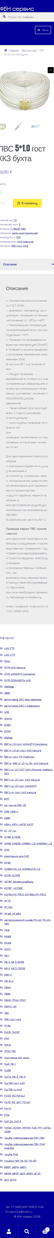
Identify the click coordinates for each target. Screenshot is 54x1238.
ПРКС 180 (10, 1051)
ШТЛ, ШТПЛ (10, 1179)
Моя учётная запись (9, 1231)
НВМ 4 (8, 974)
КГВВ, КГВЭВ (12, 837)
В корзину (30, 203)
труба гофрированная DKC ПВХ (24, 1137)
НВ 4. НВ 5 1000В (14, 968)
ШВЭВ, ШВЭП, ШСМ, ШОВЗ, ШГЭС (22, 1173)
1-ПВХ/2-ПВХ (18, 228)
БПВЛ (7, 724)
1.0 (15, 220)
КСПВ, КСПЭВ (12, 875)
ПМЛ (6, 1038)
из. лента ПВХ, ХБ (15, 805)
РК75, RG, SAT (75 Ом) (17, 1102)
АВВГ (7, 692)
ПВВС (7, 993)
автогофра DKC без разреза (22, 699)
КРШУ (7, 862)
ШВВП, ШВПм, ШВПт (15, 1167)
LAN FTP (9, 648)
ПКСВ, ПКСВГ (12, 1032)
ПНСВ (7, 1044)
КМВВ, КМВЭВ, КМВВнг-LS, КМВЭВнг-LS (28, 843)
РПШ (6, 1114)
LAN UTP (9, 654)
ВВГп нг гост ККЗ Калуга (20, 792)
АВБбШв (9, 686)
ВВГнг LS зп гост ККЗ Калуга (22, 750)
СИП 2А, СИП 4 (12, 1121)
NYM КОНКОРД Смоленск (19, 673)
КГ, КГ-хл (10, 830)
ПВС (6, 1012)
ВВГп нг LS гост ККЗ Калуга (22, 779)
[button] (51, 70)
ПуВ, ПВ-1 (10, 1063)
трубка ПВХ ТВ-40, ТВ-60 (20, 1160)
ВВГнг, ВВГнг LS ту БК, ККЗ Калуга (26, 763)
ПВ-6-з (8, 981)
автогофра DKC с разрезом (22, 705)
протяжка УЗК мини (16, 1057)
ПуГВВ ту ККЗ (13, 1089)
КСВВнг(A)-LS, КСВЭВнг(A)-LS (22, 868)
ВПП (6, 798)
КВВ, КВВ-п (11, 811)
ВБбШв (8, 737)
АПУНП (8, 718)
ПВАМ (7, 987)
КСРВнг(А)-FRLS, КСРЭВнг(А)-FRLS (25, 894)
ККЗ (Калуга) (25, 241)
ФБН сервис (17, 8)
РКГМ (7, 1108)
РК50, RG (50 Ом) (14, 1095)
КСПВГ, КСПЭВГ (13, 888)
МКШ (6, 930)
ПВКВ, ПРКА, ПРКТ (15, 1000)
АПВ (6, 712)
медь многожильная (25, 233)
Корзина (42, 1228)
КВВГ (7, 818)
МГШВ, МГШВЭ (12, 913)
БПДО (7, 731)
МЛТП (7, 949)
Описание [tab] (10, 264)
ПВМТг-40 (10, 1006)
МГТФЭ (8, 907)
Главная (13, 50)
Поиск (27, 1231)
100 (18, 237)
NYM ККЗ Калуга (14, 667)
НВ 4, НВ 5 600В (14, 962)
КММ (6, 849)
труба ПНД (11, 1154)
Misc (7, 661)
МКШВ (7, 936)
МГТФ (7, 900)
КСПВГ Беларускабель (18, 881)
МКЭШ (7, 942)
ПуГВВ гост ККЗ (14, 1083)
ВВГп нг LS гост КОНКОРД (20, 786)
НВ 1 (6, 955)
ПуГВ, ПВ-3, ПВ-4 (15, 1076)
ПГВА (7, 1025)
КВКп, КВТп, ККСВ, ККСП (18, 824)
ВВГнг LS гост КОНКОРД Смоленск (25, 744)
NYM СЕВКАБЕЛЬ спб (17, 680)
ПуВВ (7, 1070)
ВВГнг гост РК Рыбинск (19, 756)
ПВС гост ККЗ (29, 50)
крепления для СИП (16, 856)
